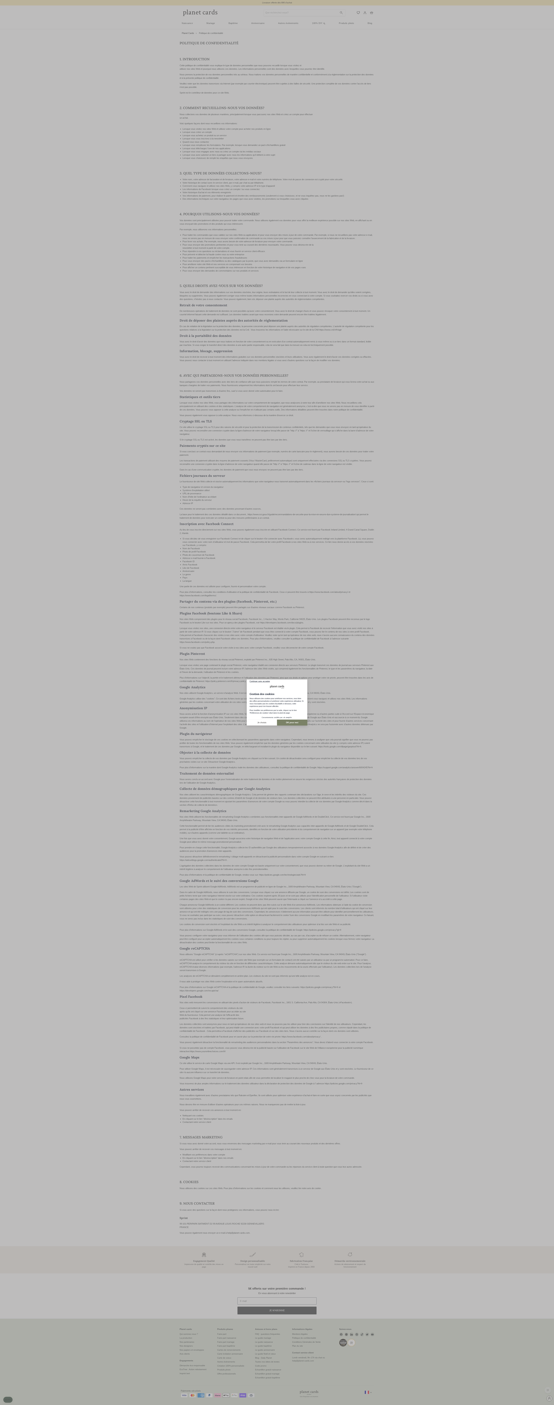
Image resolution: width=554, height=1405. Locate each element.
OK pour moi (292, 722)
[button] (8, 1400)
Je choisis (261, 722)
